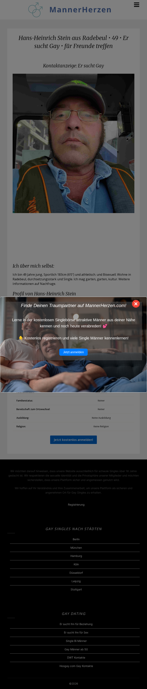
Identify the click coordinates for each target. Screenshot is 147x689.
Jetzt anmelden (73, 352)
